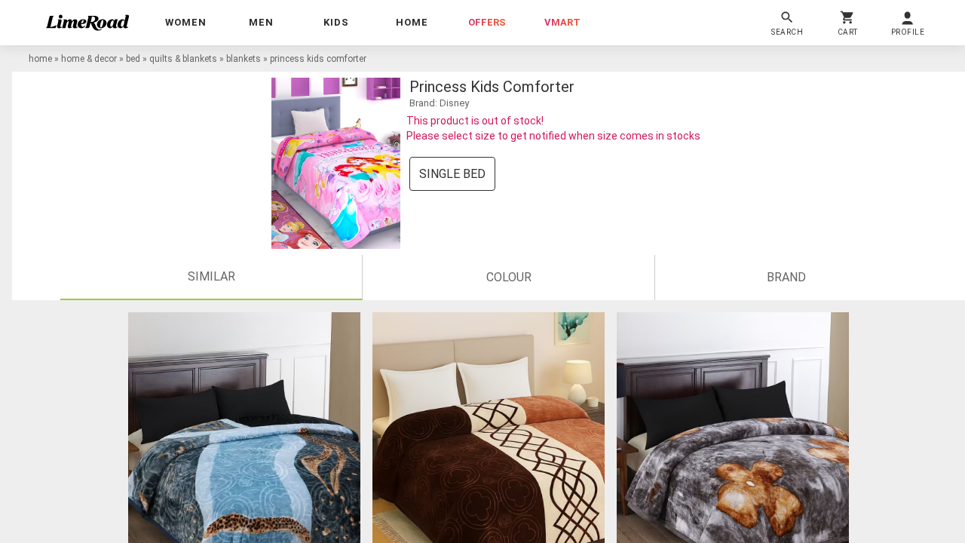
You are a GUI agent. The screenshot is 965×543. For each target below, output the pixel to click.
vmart (562, 22)
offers (487, 22)
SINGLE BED (452, 174)
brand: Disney (439, 103)
